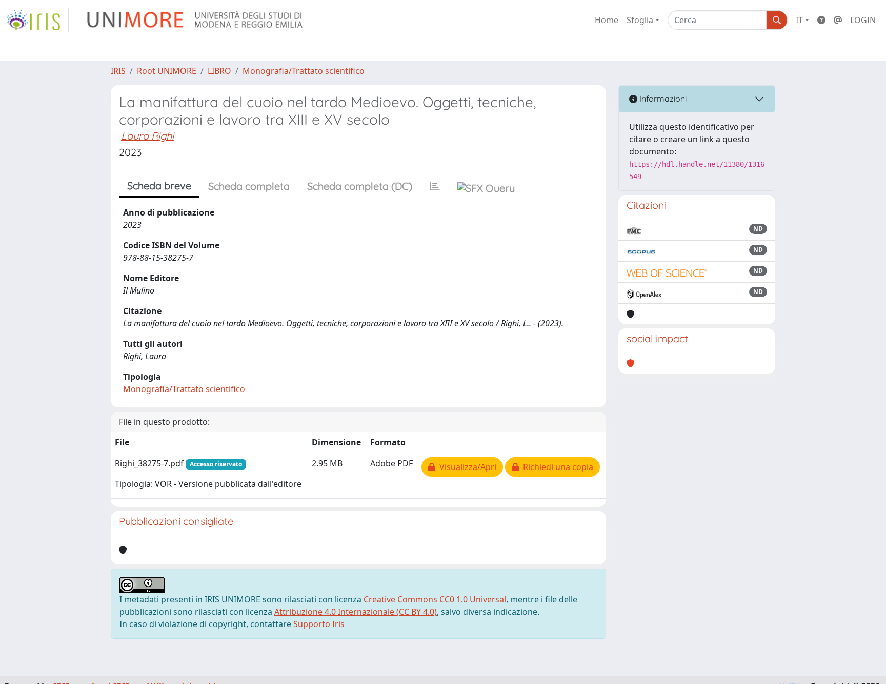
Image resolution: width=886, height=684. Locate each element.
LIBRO (219, 70)
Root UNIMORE (166, 70)
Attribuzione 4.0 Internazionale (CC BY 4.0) (355, 611)
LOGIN (863, 20)
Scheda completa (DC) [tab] (359, 186)
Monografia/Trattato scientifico (304, 70)
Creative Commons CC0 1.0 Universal (435, 599)
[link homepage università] (195, 20)
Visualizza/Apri (465, 467)
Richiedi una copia (556, 467)
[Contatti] (838, 20)
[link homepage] (37, 20)
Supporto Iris (319, 624)
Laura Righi (147, 135)
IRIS (118, 70)
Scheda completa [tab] (249, 186)
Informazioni (662, 98)
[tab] (435, 186)
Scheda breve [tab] (159, 185)
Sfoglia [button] (640, 20)
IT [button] (799, 20)
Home (606, 20)
